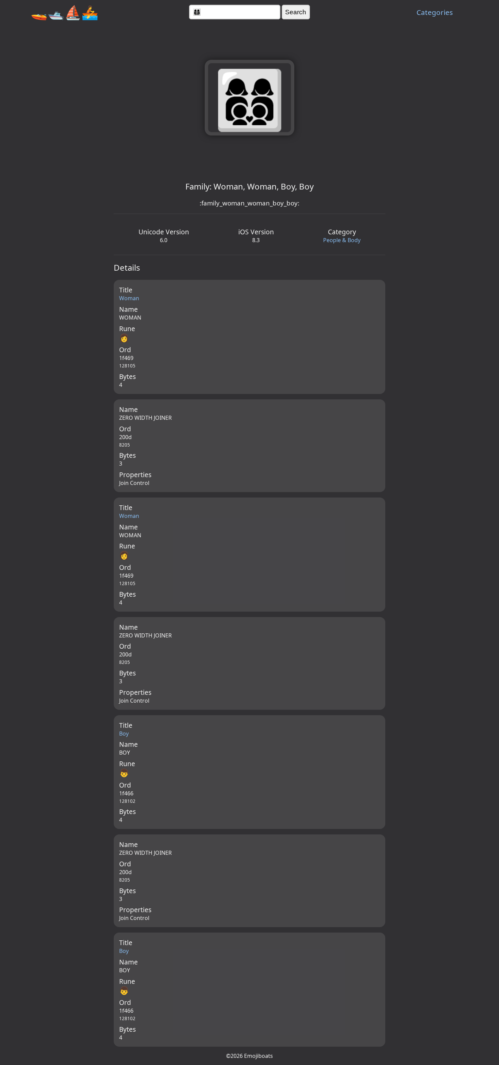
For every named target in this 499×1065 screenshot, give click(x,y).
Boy (124, 733)
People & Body (342, 240)
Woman (129, 298)
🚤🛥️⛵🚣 (64, 12)
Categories (435, 12)
